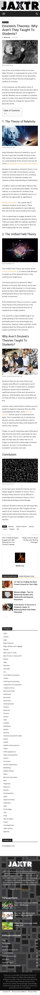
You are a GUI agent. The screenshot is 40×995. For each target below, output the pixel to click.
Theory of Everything (10, 271)
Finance (6, 713)
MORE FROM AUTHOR (26, 576)
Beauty (5, 649)
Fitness (5, 717)
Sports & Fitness (9, 800)
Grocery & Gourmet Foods (12, 736)
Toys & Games (8, 819)
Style (5, 806)
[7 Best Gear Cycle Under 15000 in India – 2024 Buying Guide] (7, 905)
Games (5, 729)
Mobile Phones (8, 771)
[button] (3, 14)
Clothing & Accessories (11, 681)
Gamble (6, 723)
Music (5, 774)
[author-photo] (20, 563)
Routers (6, 790)
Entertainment (8, 704)
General (6, 733)
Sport (5, 796)
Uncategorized (8, 825)
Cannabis (6, 669)
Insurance (7, 761)
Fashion (6, 707)
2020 (5, 633)
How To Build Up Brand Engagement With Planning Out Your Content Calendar (10, 541)
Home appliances (9, 752)
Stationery (7, 803)
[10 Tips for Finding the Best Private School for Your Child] (7, 584)
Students (11, 529)
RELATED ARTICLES (10, 576)
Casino (5, 678)
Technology (7, 809)
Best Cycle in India (10, 653)
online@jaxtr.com (24, 889)
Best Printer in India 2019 (12, 656)
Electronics (7, 701)
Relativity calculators (10, 202)
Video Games (8, 828)
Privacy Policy (32, 991)
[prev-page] (3, 617)
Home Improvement (10, 755)
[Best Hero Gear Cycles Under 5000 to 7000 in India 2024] (7, 915)
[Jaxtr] (20, 5)
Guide (5, 739)
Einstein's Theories (21, 526)
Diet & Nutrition (9, 691)
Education (11, 19)
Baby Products (8, 643)
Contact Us (6, 991)
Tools (5, 816)
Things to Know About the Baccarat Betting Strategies (30, 540)
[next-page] (7, 617)
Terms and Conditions (19, 991)
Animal (5, 637)
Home (4, 19)
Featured (6, 710)
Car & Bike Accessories (11, 675)
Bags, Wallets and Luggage (12, 646)
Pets (4, 780)
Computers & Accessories (12, 685)
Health (5, 742)
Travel (5, 822)
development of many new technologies (22, 164)
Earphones (7, 694)
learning (31, 526)
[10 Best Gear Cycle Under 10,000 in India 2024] (7, 926)
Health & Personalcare (11, 745)
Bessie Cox (7, 37)
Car (4, 672)
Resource (6, 787)
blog (5, 662)
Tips (18, 529)
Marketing (7, 768)
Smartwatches (8, 793)
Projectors (7, 784)
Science (5, 529)
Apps (5, 640)
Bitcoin (5, 659)
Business (6, 665)
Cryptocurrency (8, 688)
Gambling (6, 726)
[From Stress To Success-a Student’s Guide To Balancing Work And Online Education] (7, 607)
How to (5, 758)
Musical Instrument (10, 777)
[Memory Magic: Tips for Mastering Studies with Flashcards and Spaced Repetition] (7, 594)
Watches (6, 832)
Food (5, 720)
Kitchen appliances (10, 764)
